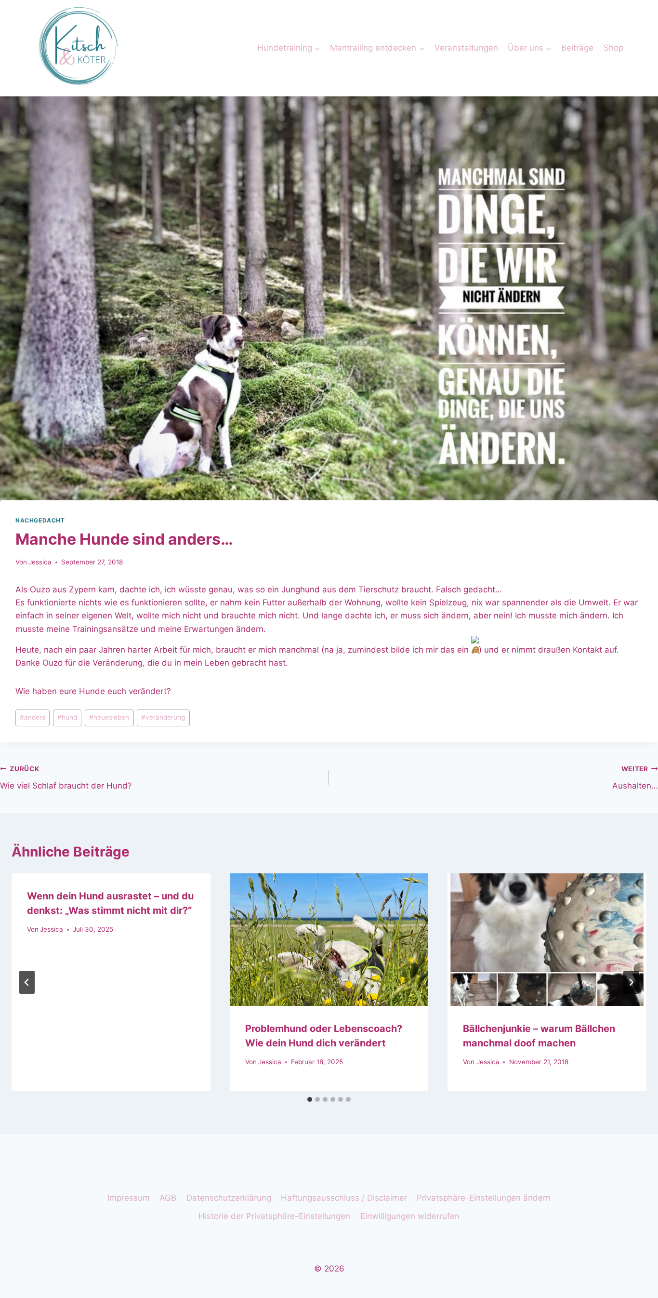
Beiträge (577, 48)
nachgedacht (40, 520)
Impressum (128, 1198)
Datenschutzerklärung (228, 1198)
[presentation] (329, 939)
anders (32, 717)
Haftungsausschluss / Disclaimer (344, 1198)
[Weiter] (631, 982)
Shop (613, 48)
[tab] (309, 1099)
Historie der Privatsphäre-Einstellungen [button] (274, 1216)
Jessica (40, 562)
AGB (167, 1198)
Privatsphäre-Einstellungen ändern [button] (484, 1198)
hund (67, 717)
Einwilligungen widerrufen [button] (410, 1216)
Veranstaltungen (466, 48)
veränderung (163, 717)
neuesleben (109, 717)
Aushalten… (635, 777)
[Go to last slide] (27, 982)
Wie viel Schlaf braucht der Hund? (66, 777)
